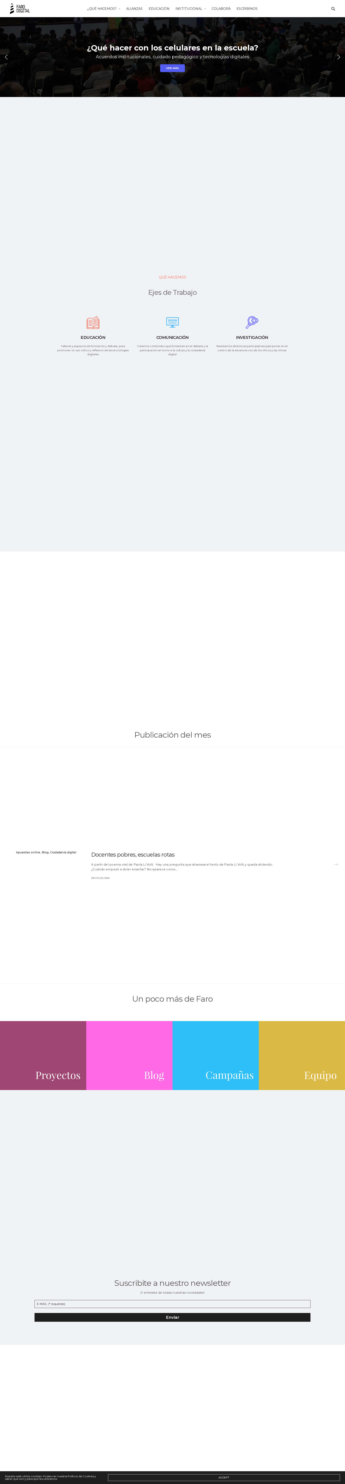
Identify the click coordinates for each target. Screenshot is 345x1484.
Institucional (188, 8)
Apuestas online (28, 852)
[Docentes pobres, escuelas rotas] (336, 865)
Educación (159, 8)
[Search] (333, 9)
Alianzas (134, 8)
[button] (6, 57)
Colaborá (221, 8)
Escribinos (247, 8)
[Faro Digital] (20, 8)
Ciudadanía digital (63, 852)
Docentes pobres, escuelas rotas (132, 854)
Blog (45, 852)
